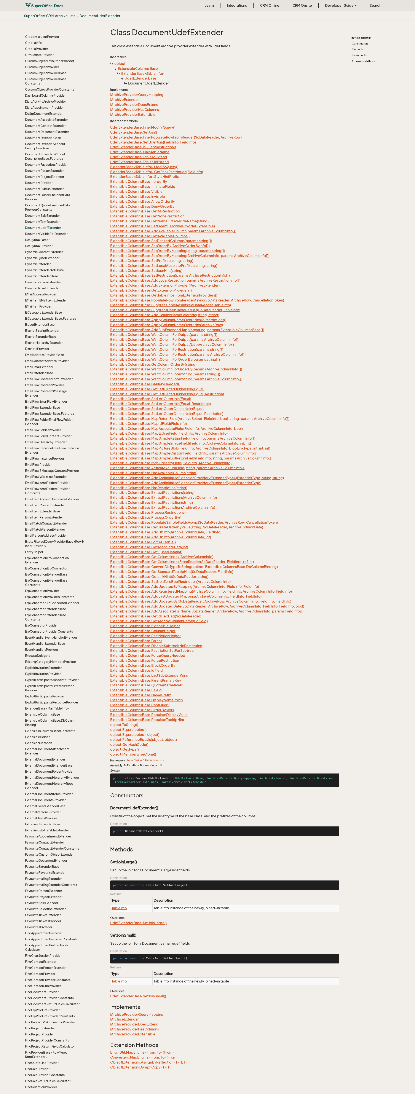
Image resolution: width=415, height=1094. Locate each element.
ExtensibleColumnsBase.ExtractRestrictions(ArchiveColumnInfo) (163, 497)
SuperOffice (134, 760)
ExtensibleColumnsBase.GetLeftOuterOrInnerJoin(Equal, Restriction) (167, 394)
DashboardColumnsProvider (45, 95)
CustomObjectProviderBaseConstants (45, 81)
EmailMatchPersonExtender (45, 529)
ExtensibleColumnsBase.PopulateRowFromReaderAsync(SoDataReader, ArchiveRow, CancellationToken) (197, 300)
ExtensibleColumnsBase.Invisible (137, 196)
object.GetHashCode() (129, 744)
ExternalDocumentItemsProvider (49, 794)
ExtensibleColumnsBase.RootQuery (139, 705)
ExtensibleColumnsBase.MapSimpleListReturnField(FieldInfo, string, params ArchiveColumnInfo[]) (191, 458)
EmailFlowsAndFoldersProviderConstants (47, 491)
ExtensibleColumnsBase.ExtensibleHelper (145, 626)
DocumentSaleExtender (42, 215)
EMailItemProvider (38, 306)
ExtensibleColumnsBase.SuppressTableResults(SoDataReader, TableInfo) (170, 305)
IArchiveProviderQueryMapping (136, 94)
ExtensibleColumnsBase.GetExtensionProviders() (151, 290)
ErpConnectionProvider (42, 591)
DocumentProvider (39, 183)
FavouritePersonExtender (43, 891)
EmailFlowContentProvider (44, 385)
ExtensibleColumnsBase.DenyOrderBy (142, 206)
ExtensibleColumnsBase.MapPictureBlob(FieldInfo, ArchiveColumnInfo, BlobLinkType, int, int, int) (190, 448)
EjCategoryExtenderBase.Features (50, 318)
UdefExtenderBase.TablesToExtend (139, 162)
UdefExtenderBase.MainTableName (139, 152)
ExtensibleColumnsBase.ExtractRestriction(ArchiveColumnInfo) (162, 507)
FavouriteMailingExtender (43, 878)
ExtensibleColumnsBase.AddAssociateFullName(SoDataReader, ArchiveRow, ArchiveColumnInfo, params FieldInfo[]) (206, 611)
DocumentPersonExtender (44, 170)
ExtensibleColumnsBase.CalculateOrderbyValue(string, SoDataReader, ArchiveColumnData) (186, 527)
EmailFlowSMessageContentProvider (52, 470)
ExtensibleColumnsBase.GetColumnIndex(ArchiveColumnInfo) (161, 557)
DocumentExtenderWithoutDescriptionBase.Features (45, 156)
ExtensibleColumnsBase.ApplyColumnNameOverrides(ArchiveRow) (166, 325)
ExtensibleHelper (37, 737)
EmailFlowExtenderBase (42, 407)
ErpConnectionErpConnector (46, 568)
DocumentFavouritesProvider (46, 164)
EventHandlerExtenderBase (45, 643)
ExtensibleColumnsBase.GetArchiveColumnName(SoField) (159, 621)
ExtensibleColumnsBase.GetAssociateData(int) (149, 547)
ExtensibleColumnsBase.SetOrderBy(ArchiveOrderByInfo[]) (160, 246)
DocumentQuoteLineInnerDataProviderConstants (47, 207)
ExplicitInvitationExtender (43, 668)
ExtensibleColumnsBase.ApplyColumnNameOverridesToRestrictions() (168, 320)
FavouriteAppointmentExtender (48, 836)
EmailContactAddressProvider (47, 361)
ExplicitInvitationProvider (43, 674)
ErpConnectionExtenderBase (46, 574)
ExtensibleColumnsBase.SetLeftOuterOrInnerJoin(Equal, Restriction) (166, 413)
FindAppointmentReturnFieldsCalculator (47, 947)
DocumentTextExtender (42, 221)
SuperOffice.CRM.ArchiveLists (49, 16)
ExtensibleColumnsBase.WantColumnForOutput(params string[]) (163, 334)
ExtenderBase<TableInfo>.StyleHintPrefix (144, 176)
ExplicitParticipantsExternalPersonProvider (49, 688)
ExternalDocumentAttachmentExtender (47, 751)
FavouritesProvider (38, 927)
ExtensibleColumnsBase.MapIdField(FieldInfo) (148, 423)
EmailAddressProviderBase (44, 355)
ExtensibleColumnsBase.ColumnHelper (143, 631)
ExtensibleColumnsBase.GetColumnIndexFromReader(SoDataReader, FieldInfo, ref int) (182, 562)
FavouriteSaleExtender (41, 903)
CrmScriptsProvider (39, 55)
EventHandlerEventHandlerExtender (51, 637)
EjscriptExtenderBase (40, 336)
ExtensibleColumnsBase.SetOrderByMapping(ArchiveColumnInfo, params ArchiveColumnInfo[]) (190, 256)
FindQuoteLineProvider (42, 1063)
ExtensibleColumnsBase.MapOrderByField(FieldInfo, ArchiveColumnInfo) (170, 463)
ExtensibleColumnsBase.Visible (136, 191)
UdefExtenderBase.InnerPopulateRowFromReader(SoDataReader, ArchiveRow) (176, 137)
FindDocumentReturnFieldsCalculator (52, 1004)
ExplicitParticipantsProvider (44, 696)
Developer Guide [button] (339, 5)
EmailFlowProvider (38, 464)
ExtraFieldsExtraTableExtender (47, 830)
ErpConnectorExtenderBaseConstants (45, 617)
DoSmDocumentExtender (43, 113)
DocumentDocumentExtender (47, 132)
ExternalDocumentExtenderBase (49, 765)
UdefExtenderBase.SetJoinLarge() (138, 923)
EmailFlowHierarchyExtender (46, 442)
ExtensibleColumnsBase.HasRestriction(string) (148, 488)
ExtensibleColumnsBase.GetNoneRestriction (147, 216)
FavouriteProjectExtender (43, 897)
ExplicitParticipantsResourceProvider (51, 702)
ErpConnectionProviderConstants (49, 597)
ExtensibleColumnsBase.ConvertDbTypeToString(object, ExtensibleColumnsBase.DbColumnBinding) (194, 567)
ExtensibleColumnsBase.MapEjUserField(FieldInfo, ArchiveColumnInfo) (169, 433)
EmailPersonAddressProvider (46, 535)
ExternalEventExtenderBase (45, 806)
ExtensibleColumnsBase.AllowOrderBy (142, 201)
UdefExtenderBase (140, 78)
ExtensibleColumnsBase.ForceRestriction (144, 660)
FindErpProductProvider (42, 1010)
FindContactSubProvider (43, 986)
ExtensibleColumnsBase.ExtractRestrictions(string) (152, 492)
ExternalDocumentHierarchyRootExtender (49, 786)
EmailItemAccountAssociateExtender (52, 499)
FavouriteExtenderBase (42, 866)
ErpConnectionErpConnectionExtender (47, 560)
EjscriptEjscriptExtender (42, 330)
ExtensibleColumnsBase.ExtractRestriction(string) (151, 502)
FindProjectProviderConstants (47, 1040)
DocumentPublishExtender (44, 189)
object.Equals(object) (128, 729)
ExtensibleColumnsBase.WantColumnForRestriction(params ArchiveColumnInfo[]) (178, 354)
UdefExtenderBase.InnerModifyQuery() (142, 127)
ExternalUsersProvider (41, 818)
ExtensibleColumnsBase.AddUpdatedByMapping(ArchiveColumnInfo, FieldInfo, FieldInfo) (184, 586)
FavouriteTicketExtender (43, 915)
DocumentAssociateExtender (46, 119)
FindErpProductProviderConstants (50, 1016)
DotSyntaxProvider (39, 246)
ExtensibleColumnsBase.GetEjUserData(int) (146, 552)
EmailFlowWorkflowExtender (46, 476)
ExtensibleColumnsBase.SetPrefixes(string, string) (151, 260)
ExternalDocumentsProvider (45, 800)
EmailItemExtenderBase (42, 511)
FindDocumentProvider (42, 992)
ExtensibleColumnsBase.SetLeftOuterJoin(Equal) (150, 399)
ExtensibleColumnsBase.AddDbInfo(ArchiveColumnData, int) (160, 537)
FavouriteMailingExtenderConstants (51, 885)
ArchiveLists (156, 760)
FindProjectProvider (39, 1034)
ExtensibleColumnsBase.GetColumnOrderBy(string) (153, 364)
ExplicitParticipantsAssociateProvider (52, 680)
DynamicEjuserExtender (42, 258)
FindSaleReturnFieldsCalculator (47, 1081)
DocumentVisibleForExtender (46, 234)
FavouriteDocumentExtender (46, 860)
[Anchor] (108, 795)
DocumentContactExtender (45, 126)
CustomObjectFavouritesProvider (49, 61)
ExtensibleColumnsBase (42, 714)
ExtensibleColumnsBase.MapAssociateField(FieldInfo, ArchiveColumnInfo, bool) (176, 428)
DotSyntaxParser (37, 240)
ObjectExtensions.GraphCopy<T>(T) (140, 1067)
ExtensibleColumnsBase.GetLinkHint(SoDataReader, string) (159, 576)
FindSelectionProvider (41, 1087)
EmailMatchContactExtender (46, 523)
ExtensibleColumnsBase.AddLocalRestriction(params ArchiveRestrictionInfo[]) (175, 280)
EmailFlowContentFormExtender (49, 379)
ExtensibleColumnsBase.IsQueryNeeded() (145, 384)
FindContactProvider (40, 974)
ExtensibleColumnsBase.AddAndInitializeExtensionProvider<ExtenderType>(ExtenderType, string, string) (197, 478)
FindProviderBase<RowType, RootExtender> (46, 1055)
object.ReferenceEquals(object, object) (143, 739)
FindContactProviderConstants (47, 980)
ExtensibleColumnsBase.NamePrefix (140, 695)
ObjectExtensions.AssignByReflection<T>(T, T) (148, 1062)
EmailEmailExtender (39, 367)
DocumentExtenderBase (43, 138)
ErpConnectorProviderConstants (49, 631)
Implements (359, 55)
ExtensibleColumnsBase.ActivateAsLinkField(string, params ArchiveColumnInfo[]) (177, 468)
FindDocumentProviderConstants (49, 998)
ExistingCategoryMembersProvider (50, 661)
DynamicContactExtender (44, 252)
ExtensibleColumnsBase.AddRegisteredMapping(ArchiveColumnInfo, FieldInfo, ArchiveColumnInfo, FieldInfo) (201, 591)
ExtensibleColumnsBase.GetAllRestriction (145, 211)
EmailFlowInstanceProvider (44, 458)
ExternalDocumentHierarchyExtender (52, 777)
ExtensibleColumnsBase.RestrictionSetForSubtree (152, 650)
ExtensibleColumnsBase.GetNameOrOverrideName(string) (159, 221)
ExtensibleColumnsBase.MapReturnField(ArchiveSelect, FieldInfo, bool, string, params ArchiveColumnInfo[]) (199, 418)
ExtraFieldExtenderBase (42, 824)
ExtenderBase (133, 73)
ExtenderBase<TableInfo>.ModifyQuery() (144, 167)
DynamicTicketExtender (42, 288)
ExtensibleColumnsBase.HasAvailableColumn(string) (153, 473)
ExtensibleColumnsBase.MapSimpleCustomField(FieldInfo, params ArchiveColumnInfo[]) (183, 453)
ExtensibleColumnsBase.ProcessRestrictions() (148, 512)
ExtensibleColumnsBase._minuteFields (142, 186)
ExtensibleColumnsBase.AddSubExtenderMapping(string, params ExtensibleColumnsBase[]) (187, 330)
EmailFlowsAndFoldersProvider (47, 483)
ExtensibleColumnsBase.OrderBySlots (142, 710)
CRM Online (269, 5)
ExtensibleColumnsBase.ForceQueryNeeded (147, 655)
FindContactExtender (40, 961)
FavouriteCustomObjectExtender (49, 854)
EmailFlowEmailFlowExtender (46, 401)
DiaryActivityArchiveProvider (45, 101)
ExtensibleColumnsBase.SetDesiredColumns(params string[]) (161, 241)
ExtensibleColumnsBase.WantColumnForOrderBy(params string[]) (165, 359)
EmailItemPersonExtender (44, 517)
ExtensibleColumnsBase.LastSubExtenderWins (149, 675)
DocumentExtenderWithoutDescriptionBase (45, 146)
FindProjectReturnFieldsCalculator (50, 1046)
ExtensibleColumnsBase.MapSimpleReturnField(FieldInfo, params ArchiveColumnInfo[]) (182, 438)
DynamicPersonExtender (43, 282)
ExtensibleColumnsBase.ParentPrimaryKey (145, 680)
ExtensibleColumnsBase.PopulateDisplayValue (149, 715)
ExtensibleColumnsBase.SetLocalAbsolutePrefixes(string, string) (163, 265)
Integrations (237, 5)
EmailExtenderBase (39, 373)
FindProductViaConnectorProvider (50, 1022)
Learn (209, 5)
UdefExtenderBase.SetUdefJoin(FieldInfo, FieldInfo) (153, 142)
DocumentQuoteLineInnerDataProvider (47, 197)
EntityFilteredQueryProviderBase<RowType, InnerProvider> (52, 544)
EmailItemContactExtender (45, 505)
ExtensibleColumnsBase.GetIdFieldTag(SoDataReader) (155, 616)
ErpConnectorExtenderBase (45, 609)
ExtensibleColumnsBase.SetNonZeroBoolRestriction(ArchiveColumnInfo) (170, 581)
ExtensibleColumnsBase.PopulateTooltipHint (147, 720)
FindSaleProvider (37, 1069)
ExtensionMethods (38, 743)
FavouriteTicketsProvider (43, 921)
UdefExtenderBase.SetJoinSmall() (138, 996)
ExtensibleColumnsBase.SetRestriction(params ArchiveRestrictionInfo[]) (170, 275)
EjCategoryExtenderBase (43, 312)
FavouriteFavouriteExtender (45, 872)
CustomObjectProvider (42, 67)
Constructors (360, 43)
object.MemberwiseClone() (133, 754)
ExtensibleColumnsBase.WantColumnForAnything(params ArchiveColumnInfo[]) (176, 379)
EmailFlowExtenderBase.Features (49, 413)
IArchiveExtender (124, 99)
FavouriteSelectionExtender (45, 909)
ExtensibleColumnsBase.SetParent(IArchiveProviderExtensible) (162, 226)
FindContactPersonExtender (46, 968)
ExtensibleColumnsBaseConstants (50, 731)
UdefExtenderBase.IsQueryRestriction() (143, 147)
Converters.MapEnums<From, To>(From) (143, 1057)
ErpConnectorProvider (41, 625)
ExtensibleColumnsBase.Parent (136, 641)
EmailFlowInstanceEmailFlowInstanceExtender (52, 450)
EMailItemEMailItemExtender (46, 300)
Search (375, 5)
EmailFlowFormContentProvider (48, 436)
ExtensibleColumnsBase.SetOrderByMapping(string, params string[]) (167, 251)
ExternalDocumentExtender (45, 759)
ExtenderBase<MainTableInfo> (47, 708)
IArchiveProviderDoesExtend (134, 104)
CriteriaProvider (36, 49)
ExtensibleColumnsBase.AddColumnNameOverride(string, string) (164, 315)
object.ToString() (124, 724)
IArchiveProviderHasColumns (134, 109)
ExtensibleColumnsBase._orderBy (138, 181)
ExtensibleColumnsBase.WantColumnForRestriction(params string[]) (166, 349)
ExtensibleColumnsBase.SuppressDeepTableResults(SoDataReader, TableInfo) (175, 310)
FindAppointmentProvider (43, 933)
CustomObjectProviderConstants (49, 89)
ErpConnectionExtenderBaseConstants (46, 583)
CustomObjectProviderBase (45, 73)
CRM (145, 760)
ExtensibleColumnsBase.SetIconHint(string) (146, 270)
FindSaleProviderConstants (45, 1075)
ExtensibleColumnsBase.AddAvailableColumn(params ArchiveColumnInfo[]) (173, 231)
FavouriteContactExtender (44, 842)
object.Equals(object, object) (134, 734)
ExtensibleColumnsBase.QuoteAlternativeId (146, 685)
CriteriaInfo (33, 43)
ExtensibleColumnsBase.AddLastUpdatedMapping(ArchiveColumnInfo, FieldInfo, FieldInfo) (186, 596)
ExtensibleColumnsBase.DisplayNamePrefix (146, 700)
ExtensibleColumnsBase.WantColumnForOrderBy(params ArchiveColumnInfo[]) (176, 369)
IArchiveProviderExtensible (132, 114)
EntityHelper (34, 552)
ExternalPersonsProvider (43, 812)
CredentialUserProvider (42, 36)
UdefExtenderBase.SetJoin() (133, 132)
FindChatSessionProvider (43, 955)
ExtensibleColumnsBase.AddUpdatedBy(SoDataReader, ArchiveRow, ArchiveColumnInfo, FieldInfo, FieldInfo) (200, 601)
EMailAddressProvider (40, 294)
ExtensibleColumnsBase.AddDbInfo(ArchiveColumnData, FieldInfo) (165, 532)
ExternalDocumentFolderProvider (49, 771)
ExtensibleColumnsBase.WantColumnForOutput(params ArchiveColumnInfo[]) (174, 339)
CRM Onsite (302, 5)
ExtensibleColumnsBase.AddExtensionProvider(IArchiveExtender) (165, 285)
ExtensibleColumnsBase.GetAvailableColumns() (150, 236)
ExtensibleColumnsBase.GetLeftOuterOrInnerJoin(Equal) (157, 389)
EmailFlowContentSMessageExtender (46, 393)
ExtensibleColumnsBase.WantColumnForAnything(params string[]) (165, 374)
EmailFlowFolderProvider (43, 430)
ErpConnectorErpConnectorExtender (52, 603)
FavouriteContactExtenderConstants (52, 848)
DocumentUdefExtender (100, 16)
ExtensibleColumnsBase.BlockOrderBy (142, 665)
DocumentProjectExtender (44, 177)
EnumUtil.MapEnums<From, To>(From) (142, 1052)
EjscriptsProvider (37, 349)
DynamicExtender (38, 264)
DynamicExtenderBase (41, 276)
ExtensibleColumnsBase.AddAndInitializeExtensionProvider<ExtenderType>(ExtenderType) (185, 483)
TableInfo (154, 73)
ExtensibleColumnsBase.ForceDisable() (143, 542)
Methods (357, 49)
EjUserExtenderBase (40, 324)
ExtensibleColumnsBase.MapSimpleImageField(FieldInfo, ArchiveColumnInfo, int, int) (180, 443)
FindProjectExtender (40, 1028)
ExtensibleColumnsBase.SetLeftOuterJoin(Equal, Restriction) (160, 404)
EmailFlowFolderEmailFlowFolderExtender (49, 422)
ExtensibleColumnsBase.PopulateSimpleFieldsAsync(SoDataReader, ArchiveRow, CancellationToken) (194, 522)
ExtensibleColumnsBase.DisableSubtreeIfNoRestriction (156, 646)
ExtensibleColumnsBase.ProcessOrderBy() (145, 517)
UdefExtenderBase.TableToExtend (138, 157)
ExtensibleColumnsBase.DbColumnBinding (50, 723)
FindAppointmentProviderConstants (51, 939)
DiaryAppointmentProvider (44, 107)
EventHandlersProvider (41, 649)
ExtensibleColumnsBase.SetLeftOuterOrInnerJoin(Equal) (157, 409)
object (119, 63)
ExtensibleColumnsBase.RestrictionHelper (145, 636)
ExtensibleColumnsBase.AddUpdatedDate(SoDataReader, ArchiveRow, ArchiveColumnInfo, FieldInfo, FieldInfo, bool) (207, 606)
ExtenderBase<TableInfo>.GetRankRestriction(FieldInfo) (156, 172)
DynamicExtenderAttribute (44, 270)
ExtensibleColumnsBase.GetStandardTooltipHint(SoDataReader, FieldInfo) (171, 571)
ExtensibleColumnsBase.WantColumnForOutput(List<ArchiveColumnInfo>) (172, 344)
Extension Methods (363, 61)
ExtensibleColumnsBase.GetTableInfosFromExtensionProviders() (163, 295)
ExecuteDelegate (38, 655)
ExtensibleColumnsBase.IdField (136, 670)
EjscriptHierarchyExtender (44, 342)
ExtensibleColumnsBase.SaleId (136, 690)
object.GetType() (124, 749)
